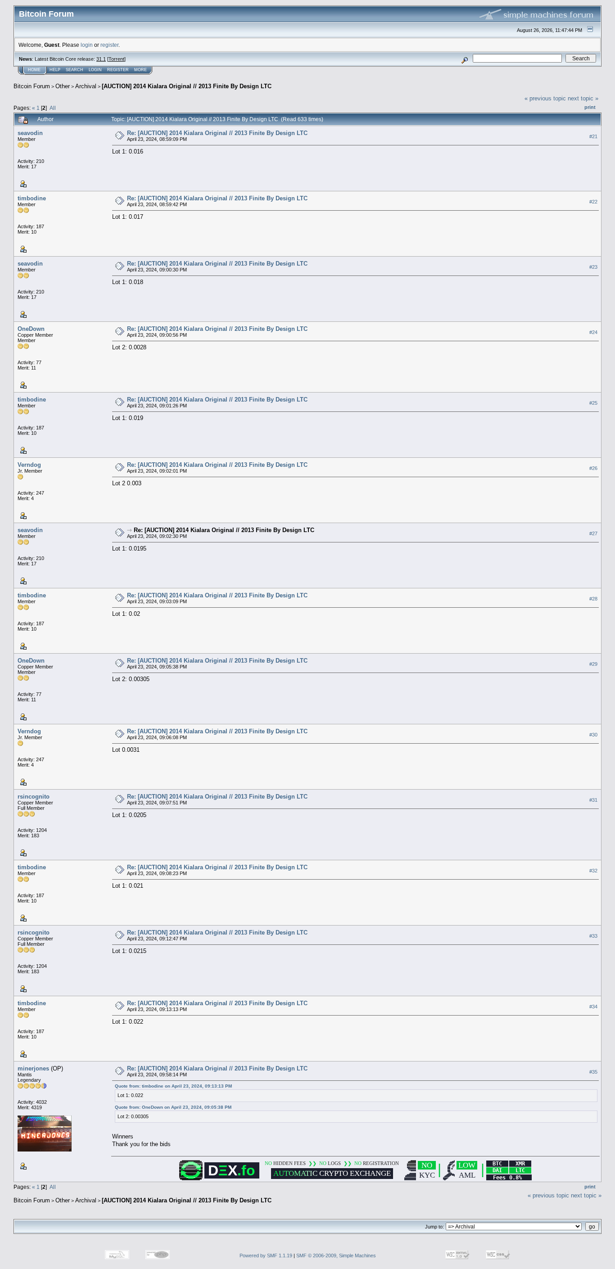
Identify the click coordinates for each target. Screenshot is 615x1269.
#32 (593, 870)
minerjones (33, 1068)
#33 (593, 936)
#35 (593, 1072)
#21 (593, 136)
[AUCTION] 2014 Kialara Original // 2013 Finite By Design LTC (186, 86)
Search (74, 70)
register (109, 45)
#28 (593, 598)
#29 (593, 664)
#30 (593, 734)
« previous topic (545, 98)
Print (590, 107)
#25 (593, 403)
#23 (593, 267)
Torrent (116, 59)
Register (118, 70)
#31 (593, 800)
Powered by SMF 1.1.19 (266, 1255)
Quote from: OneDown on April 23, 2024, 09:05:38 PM (173, 1107)
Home (34, 70)
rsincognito (34, 796)
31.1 (101, 59)
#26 (593, 468)
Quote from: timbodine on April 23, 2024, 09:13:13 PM (173, 1086)
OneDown (31, 328)
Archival (85, 86)
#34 (593, 1006)
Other (62, 86)
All (53, 108)
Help (55, 70)
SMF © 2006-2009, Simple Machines (336, 1255)
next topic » (583, 98)
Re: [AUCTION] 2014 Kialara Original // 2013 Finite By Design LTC (217, 133)
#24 (593, 332)
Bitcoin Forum (32, 86)
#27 (593, 533)
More (140, 70)
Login (95, 70)
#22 (593, 201)
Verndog (29, 464)
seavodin (30, 133)
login (87, 45)
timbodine (32, 198)
